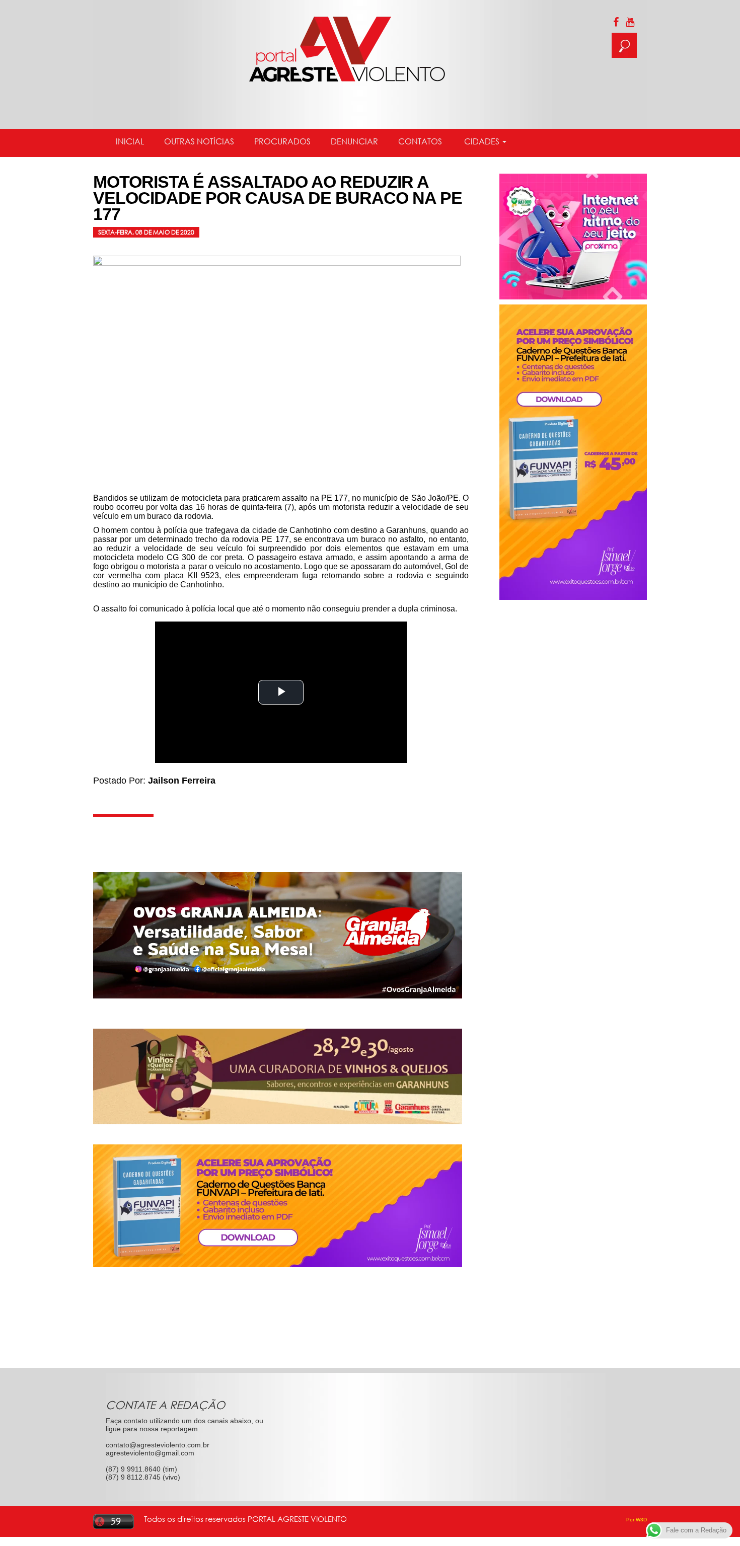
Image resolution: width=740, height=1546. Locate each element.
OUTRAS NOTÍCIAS (199, 141)
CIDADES (481, 141)
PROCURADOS (282, 141)
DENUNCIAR (354, 141)
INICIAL (130, 141)
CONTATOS (420, 141)
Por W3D (636, 1519)
